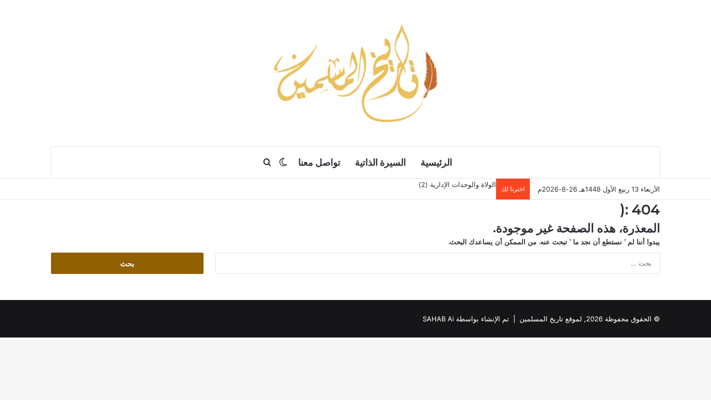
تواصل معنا (319, 162)
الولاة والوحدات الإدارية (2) (457, 184)
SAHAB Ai (438, 319)
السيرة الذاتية (380, 162)
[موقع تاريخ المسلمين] (355, 73)
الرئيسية (436, 162)
